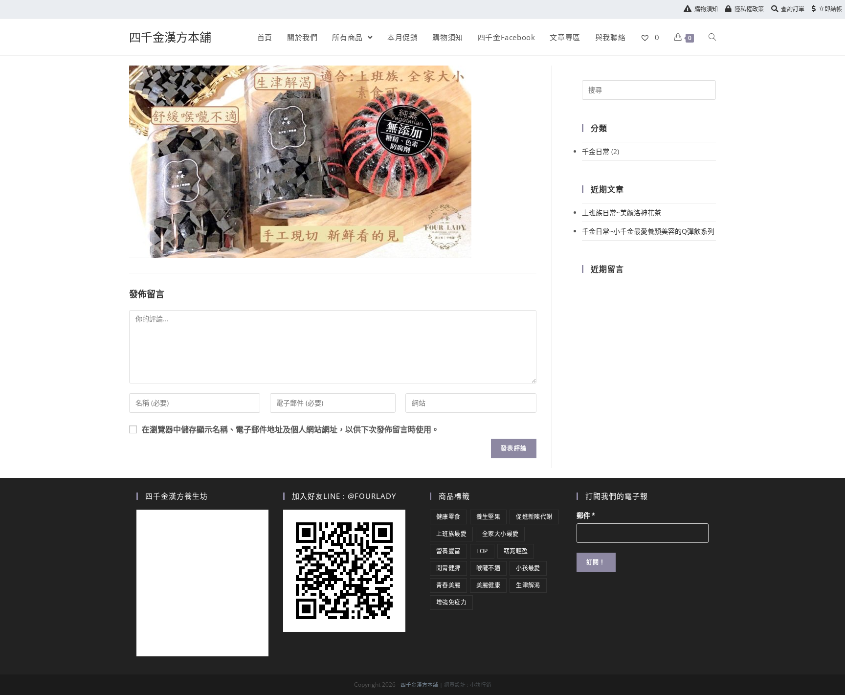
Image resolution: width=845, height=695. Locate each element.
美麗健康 (488, 585)
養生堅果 (488, 517)
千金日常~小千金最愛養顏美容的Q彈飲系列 (648, 231)
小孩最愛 (528, 568)
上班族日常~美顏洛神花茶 (621, 212)
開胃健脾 (448, 568)
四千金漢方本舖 (170, 37)
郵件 (586, 515)
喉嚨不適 (488, 568)
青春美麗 (448, 585)
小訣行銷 (480, 684)
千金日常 (595, 151)
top (482, 551)
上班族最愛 (451, 534)
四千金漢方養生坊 (176, 496)
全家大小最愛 (500, 534)
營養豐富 (448, 551)
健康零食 (448, 517)
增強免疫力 (451, 602)
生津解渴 (528, 585)
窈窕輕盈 (516, 551)
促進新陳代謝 (534, 517)
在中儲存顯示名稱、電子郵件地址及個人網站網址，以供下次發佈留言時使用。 (290, 429)
